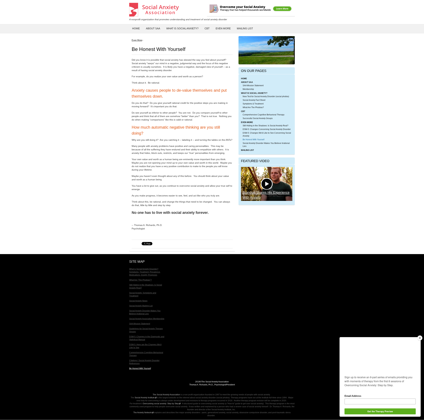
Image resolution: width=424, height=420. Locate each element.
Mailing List (245, 28)
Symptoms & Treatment (253, 104)
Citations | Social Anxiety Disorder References (144, 362)
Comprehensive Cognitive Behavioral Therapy (263, 115)
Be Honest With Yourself (253, 139)
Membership (248, 89)
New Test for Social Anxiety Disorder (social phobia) (266, 96)
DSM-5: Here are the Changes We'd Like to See (145, 346)
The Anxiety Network (143, 412)
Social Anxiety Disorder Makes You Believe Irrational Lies (266, 144)
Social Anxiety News (138, 301)
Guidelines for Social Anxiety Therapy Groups (146, 330)
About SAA (153, 28)
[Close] (419, 337)
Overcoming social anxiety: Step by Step (162, 403)
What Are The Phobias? (253, 107)
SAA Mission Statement (253, 85)
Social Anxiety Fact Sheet (254, 100)
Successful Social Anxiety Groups (258, 118)
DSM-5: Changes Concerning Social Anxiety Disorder (267, 129)
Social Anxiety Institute (146, 397)
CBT (207, 28)
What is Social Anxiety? (182, 28)
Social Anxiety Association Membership (146, 319)
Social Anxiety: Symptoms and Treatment (142, 294)
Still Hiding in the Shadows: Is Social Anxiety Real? (265, 125)
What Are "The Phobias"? (140, 280)
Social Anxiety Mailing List (141, 306)
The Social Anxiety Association (166, 394)
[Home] (154, 15)
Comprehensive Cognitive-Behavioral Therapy (146, 354)
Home (136, 28)
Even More (223, 28)
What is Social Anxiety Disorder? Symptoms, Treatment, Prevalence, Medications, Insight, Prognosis (144, 272)
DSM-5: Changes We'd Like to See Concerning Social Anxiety (267, 134)
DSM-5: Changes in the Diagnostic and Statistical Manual (146, 338)
